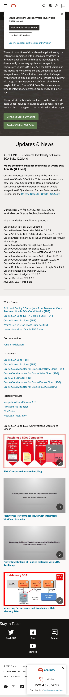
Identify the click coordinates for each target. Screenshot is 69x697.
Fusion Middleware (14, 344)
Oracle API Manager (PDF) (18, 377)
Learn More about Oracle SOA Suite (23, 329)
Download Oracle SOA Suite (21, 116)
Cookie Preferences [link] (12, 671)
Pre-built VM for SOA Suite (20, 125)
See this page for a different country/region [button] (30, 42)
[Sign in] (57, 6)
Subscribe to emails (12, 676)
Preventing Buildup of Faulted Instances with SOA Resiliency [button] (32, 563)
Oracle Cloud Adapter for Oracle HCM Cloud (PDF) (31, 386)
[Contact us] (63, 6)
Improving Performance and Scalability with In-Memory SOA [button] (30, 609)
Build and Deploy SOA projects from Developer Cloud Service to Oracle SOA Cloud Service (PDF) (33, 310)
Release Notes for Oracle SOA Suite (40, 193)
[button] (6, 6)
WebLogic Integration (15, 415)
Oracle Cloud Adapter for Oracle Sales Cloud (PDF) (31, 373)
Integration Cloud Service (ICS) (20, 402)
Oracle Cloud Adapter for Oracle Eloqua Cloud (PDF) (32, 382)
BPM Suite (9, 411)
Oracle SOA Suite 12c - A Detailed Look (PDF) (28, 315)
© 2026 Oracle (10, 666)
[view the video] (34, 451)
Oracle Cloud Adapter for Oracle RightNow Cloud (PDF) (34, 368)
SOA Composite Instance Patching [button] (23, 471)
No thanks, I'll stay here (20, 35)
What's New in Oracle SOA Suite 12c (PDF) (26, 324)
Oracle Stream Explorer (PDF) (20, 320)
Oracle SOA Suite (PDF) (16, 359)
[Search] (44, 6)
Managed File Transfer (16, 406)
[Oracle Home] (13, 6)
